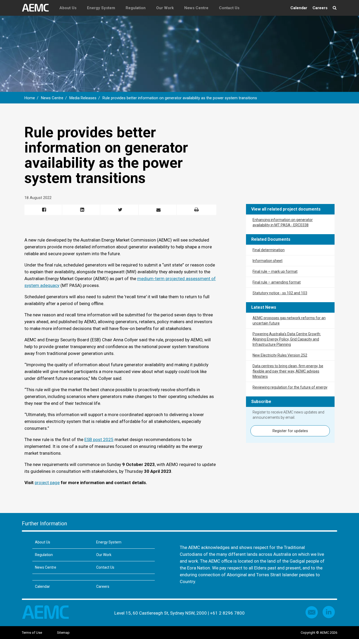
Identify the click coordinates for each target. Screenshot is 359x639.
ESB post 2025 (99, 439)
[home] (38, 8)
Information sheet (268, 261)
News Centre (196, 8)
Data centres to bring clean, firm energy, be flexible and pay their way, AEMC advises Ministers (288, 371)
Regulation (136, 8)
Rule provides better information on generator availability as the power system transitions (180, 98)
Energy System (101, 8)
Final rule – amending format (277, 282)
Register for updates (290, 430)
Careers (319, 8)
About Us (67, 8)
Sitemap (63, 633)
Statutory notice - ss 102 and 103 (280, 293)
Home (29, 98)
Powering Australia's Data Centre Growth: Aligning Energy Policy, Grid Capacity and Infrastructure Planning (287, 339)
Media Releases (82, 98)
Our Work (165, 8)
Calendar (298, 8)
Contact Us (229, 8)
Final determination (269, 250)
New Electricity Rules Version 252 (280, 355)
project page (47, 482)
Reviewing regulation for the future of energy (290, 387)
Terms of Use (32, 633)
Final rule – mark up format (275, 271)
